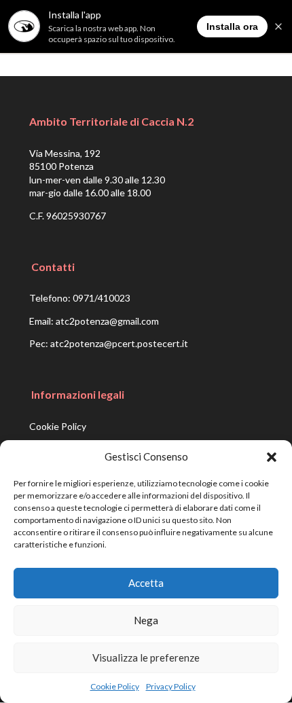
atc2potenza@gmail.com (107, 321)
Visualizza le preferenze (146, 657)
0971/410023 (101, 298)
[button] (271, 457)
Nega (146, 620)
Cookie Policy (114, 686)
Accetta (146, 583)
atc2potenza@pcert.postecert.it (119, 343)
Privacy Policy (171, 686)
